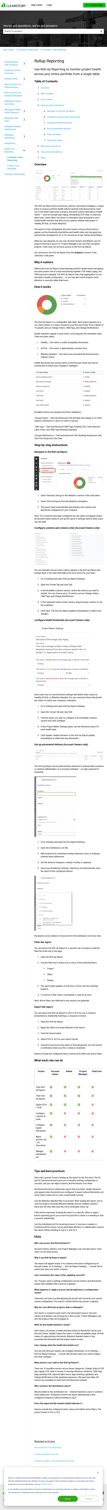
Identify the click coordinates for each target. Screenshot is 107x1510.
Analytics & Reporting (28, 49)
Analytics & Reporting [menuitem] (9, 150)
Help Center (36, 5)
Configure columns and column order (63, 117)
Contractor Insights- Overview (46, 1454)
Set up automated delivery (59, 128)
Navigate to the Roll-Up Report (61, 111)
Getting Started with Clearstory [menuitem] (11, 63)
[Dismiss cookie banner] (98, 1472)
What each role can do (51, 146)
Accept (68, 1499)
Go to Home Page (94, 5)
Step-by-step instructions (52, 105)
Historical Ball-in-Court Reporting (47, 1447)
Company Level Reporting (54, 49)
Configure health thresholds (59, 123)
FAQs (43, 158)
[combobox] (51, 31)
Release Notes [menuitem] (11, 78)
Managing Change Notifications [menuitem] (12, 127)
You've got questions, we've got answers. (30, 25)
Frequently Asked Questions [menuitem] (12, 71)
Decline (89, 1499)
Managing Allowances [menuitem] (9, 136)
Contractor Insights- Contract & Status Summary (54, 1461)
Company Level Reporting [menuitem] (14, 158)
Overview (45, 88)
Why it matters (47, 93)
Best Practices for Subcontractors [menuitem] (12, 85)
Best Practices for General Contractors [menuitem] (13, 94)
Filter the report (54, 134)
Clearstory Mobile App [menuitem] (14, 174)
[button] (24, 62)
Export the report (54, 140)
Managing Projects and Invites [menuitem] (13, 102)
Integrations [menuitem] (9, 143)
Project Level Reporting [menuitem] (13, 167)
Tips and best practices (51, 152)
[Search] (101, 31)
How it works (47, 99)
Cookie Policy (46, 1484)
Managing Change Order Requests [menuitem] (12, 111)
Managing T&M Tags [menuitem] (11, 119)
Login (49, 5)
